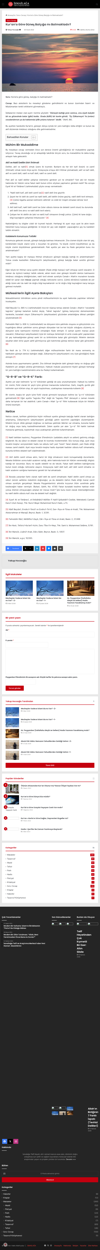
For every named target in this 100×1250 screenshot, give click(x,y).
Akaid (9, 863)
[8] (82, 388)
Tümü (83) (50, 765)
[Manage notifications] (5, 1245)
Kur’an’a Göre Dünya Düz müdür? (35, 796)
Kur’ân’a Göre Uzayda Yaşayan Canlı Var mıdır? (42, 807)
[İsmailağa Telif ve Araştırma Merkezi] (19, 4)
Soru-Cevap (21, 15)
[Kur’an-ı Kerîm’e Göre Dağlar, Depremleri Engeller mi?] (12, 821)
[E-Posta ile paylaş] (54, 548)
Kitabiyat (11, 882)
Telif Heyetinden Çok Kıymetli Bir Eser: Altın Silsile (84, 942)
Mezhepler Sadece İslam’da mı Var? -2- (18, 599)
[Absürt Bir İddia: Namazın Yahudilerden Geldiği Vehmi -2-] (12, 744)
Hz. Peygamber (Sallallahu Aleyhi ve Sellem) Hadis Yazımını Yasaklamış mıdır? (79, 600)
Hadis (9, 874)
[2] (42, 192)
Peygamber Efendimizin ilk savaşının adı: (42, 677)
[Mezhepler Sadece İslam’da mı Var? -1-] (50, 588)
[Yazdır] (60, 548)
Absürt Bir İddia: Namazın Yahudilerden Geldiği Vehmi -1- (46, 752)
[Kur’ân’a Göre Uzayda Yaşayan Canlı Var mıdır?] (12, 810)
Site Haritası (93, 1246)
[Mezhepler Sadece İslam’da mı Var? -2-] (19, 588)
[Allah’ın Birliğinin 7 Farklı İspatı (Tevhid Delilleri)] (62, 1014)
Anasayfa (11, 15)
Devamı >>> (71, 1159)
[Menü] (3, 5)
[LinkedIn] (37, 548)
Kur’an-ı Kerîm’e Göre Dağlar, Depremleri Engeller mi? (44, 818)
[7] (14, 357)
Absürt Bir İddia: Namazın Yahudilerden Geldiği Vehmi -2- (46, 741)
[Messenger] (48, 548)
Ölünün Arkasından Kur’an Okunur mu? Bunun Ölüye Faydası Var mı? (51, 786)
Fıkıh (9, 870)
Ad (7, 630)
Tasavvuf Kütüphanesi (16, 898)
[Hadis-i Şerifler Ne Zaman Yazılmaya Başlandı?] (12, 832)
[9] (18, 398)
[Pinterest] (42, 548)
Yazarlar (83, 1246)
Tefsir (9, 866)
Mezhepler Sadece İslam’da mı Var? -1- (48, 599)
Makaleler (11, 855)
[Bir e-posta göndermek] (20, 30)
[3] (11, 200)
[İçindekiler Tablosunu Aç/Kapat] (32, 137)
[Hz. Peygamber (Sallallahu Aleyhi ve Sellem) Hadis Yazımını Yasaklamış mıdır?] (80, 588)
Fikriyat (10, 878)
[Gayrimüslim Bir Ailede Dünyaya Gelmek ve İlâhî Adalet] (62, 1108)
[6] (7, 344)
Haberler (10, 894)
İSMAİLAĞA (31, 1246)
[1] (26, 166)
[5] (20, 318)
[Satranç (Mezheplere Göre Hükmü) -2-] (70, 924)
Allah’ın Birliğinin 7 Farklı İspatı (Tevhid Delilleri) (93, 1117)
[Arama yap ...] (97, 5)
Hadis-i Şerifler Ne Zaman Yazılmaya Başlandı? (41, 829)
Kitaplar (10, 890)
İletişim (75, 1246)
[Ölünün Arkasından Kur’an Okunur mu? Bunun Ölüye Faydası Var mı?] (12, 789)
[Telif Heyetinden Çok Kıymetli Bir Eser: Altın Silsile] (55, 924)
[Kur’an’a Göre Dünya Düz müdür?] (12, 799)
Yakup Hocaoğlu (13, 30)
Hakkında (67, 1246)
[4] (47, 218)
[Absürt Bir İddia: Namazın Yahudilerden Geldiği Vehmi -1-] (12, 755)
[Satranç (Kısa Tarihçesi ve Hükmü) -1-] (55, 1108)
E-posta (10, 640)
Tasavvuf (11, 859)
